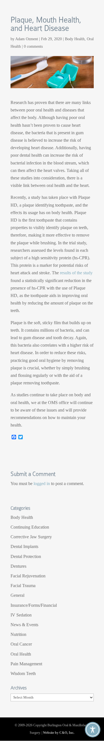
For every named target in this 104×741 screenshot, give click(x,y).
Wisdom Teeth (23, 673)
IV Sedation (21, 615)
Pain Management (26, 663)
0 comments (33, 46)
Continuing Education (30, 527)
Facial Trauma (23, 585)
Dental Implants (24, 546)
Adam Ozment (26, 39)
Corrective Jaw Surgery (31, 536)
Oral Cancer (21, 644)
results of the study (76, 272)
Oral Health (21, 654)
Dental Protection (26, 556)
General (17, 595)
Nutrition (18, 634)
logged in (42, 483)
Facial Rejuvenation (28, 575)
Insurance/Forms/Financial (34, 605)
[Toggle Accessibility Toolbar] (92, 729)
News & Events (24, 624)
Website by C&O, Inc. (58, 733)
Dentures (18, 566)
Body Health (75, 39)
